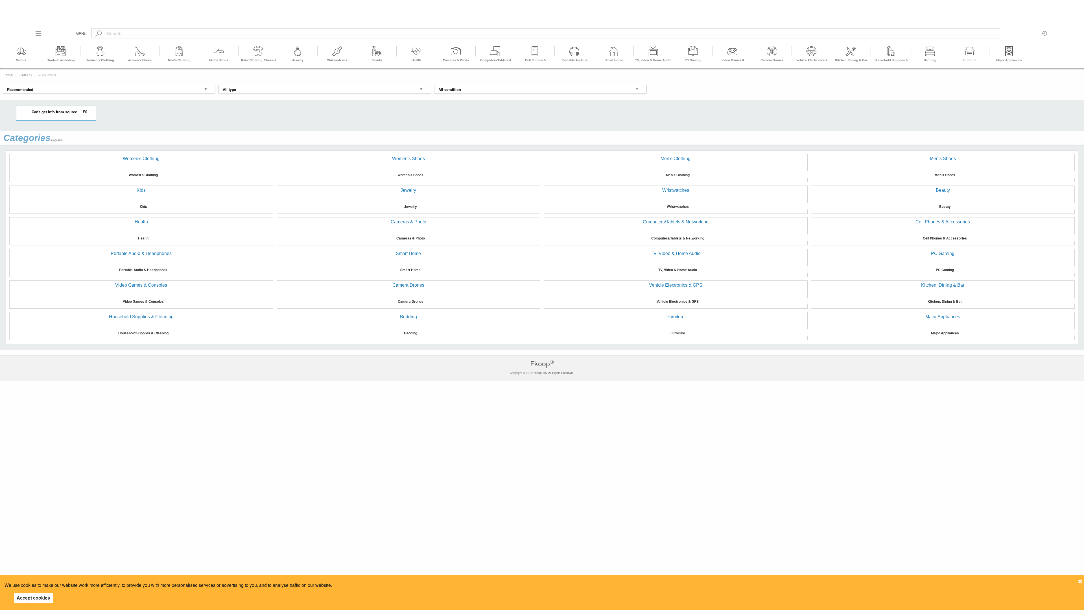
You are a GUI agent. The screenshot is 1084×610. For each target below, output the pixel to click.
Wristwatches (337, 60)
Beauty (376, 60)
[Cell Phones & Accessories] (535, 51)
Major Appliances (1009, 60)
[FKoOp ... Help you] (542, 6)
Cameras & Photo (456, 60)
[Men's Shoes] (219, 51)
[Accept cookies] (1080, 580)
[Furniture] (969, 51)
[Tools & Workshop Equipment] (60, 51)
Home (9, 75)
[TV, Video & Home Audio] (653, 51)
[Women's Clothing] (100, 51)
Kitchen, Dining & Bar (851, 60)
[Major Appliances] (1009, 51)
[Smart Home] (614, 51)
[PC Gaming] (693, 51)
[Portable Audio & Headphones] (574, 51)
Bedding (930, 60)
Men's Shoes (218, 60)
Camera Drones (771, 60)
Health (416, 60)
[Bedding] (930, 51)
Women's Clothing (100, 60)
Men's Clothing (179, 60)
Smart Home (614, 60)
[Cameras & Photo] (456, 51)
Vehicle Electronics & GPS (678, 301)
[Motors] (21, 51)
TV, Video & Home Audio (653, 60)
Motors (21, 60)
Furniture (969, 60)
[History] (1044, 31)
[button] (1076, 51)
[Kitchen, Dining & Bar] (851, 51)
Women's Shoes (140, 60)
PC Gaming (693, 60)
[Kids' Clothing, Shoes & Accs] (258, 51)
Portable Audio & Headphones (143, 269)
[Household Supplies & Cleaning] (890, 51)
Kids (143, 206)
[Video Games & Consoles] (732, 51)
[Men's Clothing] (179, 51)
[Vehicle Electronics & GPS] (811, 51)
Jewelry (297, 60)
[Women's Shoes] (139, 51)
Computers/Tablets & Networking (677, 238)
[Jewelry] (298, 51)
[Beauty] (377, 51)
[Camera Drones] (772, 51)
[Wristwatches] (337, 51)
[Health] (416, 51)
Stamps (25, 75)
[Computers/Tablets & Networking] (495, 51)
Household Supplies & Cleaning (143, 333)
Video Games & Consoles (143, 301)
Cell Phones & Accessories (945, 238)
